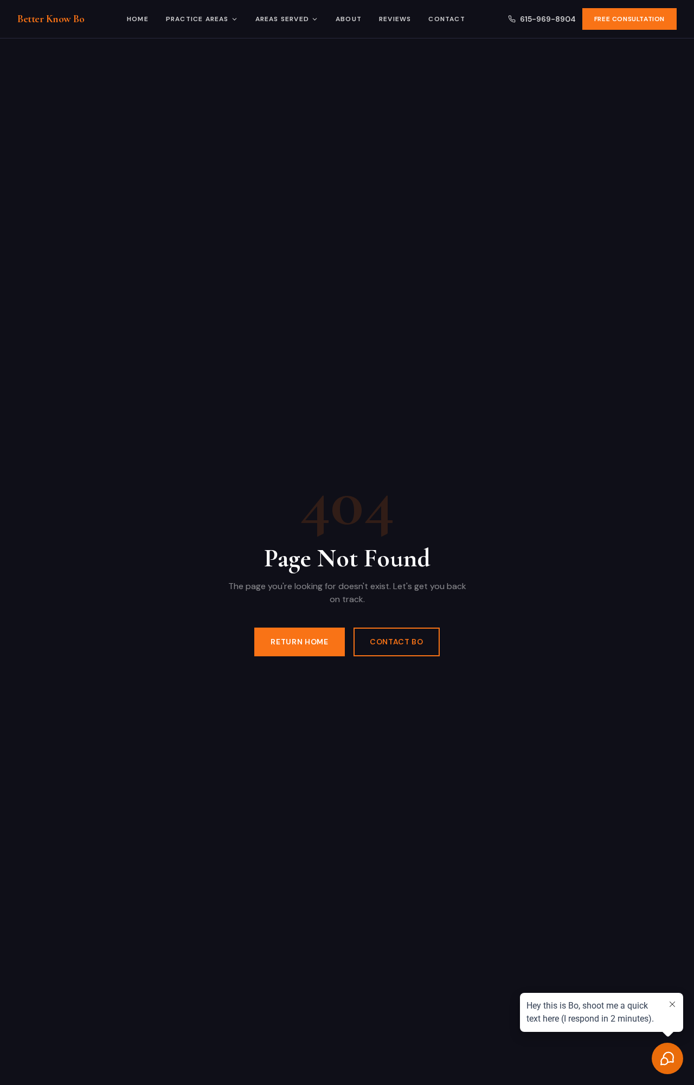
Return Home (300, 642)
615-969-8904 (548, 19)
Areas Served (282, 19)
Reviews (395, 19)
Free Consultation (629, 19)
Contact (446, 19)
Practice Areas (197, 19)
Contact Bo (396, 642)
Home (138, 19)
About (349, 19)
